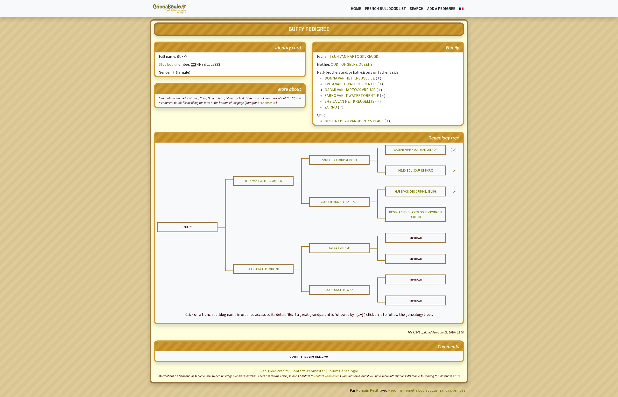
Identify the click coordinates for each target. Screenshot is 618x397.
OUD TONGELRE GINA (339, 290)
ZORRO (331, 107)
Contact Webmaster (308, 370)
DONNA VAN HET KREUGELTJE (350, 78)
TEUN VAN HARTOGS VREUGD (353, 56)
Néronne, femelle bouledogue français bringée (426, 390)
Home (356, 8)
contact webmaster (326, 376)
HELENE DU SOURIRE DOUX (415, 170)
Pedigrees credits (274, 370)
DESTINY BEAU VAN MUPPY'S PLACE (354, 120)
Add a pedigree (441, 8)
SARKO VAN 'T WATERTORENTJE (352, 95)
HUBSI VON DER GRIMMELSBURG (415, 191)
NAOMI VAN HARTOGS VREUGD (350, 89)
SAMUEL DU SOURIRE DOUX (339, 160)
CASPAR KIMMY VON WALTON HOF (415, 150)
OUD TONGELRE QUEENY (351, 64)
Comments (268, 103)
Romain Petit (367, 390)
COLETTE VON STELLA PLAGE (339, 202)
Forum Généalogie (343, 370)
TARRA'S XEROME (339, 248)
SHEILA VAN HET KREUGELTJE (349, 101)
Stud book (167, 64)
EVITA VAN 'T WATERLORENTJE (351, 83)
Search (416, 8)
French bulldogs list (385, 8)
